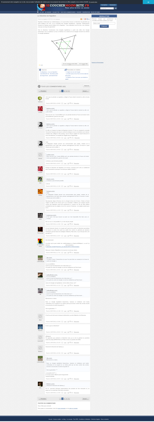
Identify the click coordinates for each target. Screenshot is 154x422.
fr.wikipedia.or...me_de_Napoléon (48, 72)
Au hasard (48, 12)
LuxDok (40, 112)
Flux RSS (75, 419)
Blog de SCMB (95, 12)
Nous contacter (105, 419)
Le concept (69, 419)
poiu (40, 387)
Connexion (113, 5)
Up (68, 103)
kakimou (40, 101)
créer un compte (73, 408)
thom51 (45, 19)
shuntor (40, 158)
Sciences (58, 19)
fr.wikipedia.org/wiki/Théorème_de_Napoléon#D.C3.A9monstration (62, 246)
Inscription (104, 5)
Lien (65, 103)
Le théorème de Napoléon (46, 16)
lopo (40, 182)
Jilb (47, 257)
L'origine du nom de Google (73, 72)
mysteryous (49, 215)
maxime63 (40, 341)
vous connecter (62, 408)
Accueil (50, 419)
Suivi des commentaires (68, 12)
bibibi (40, 219)
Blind (40, 320)
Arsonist (40, 330)
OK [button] (148, 2)
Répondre (76, 103)
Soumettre (56, 12)
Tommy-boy (40, 233)
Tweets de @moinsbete (97, 62)
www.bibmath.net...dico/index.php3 (49, 73)
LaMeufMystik (40, 261)
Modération (86, 12)
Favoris (79, 12)
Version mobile (57, 419)
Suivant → (85, 91)
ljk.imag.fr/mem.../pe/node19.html (48, 75)
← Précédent (42, 91)
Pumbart (40, 127)
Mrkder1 (40, 351)
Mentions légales (95, 419)
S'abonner (86, 85)
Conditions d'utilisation (84, 419)
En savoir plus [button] (93, 2)
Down (70, 103)
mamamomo (40, 278)
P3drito (40, 195)
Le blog (64, 419)
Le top (42, 12)
